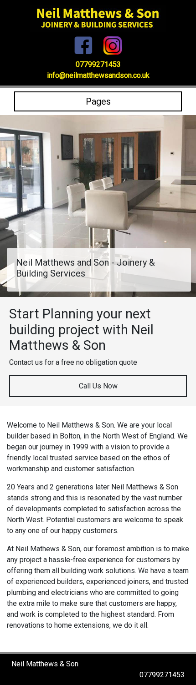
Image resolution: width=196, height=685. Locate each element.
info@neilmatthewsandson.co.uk (98, 75)
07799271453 (98, 64)
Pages (98, 101)
